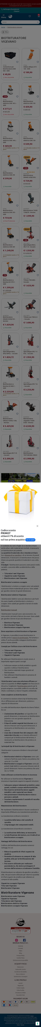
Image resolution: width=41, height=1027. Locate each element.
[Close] (37, 526)
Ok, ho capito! (30, 540)
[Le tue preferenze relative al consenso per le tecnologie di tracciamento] (37, 1023)
